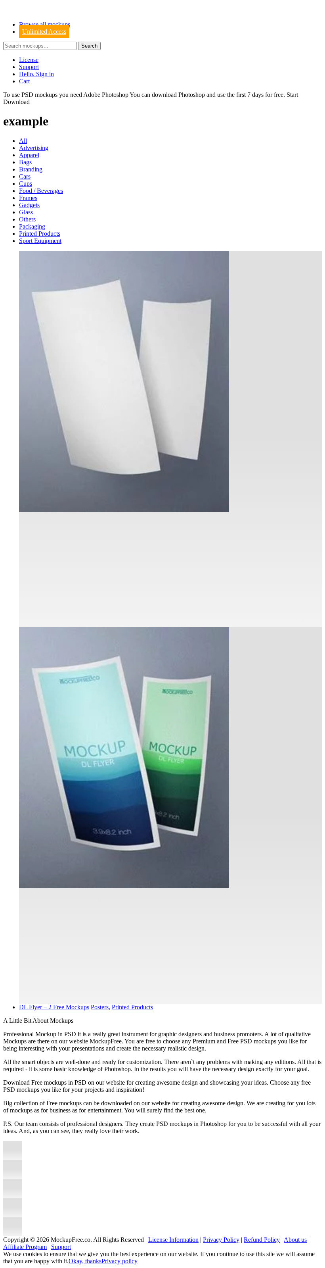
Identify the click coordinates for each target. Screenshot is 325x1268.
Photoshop (191, 94)
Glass (26, 212)
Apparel (29, 155)
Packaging (32, 226)
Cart (24, 81)
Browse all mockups (44, 24)
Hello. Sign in (36, 74)
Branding (30, 169)
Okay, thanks (85, 1261)
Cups (25, 183)
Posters (100, 1007)
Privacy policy (119, 1261)
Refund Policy (262, 1239)
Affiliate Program (25, 1246)
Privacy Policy (221, 1239)
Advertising (33, 147)
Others (27, 219)
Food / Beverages (41, 190)
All (23, 140)
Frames (28, 197)
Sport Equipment (40, 240)
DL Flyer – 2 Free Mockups (54, 1007)
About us (295, 1239)
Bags (25, 162)
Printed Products (39, 233)
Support (29, 66)
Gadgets (29, 205)
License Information (173, 1239)
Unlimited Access (44, 31)
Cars (25, 176)
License (28, 59)
